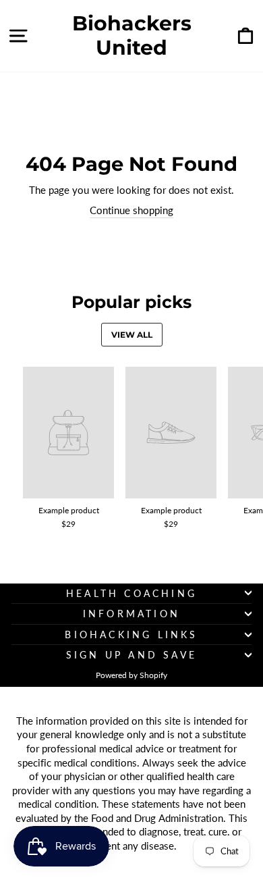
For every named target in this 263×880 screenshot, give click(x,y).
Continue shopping (131, 210)
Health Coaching (131, 593)
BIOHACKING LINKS (131, 634)
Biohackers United (132, 35)
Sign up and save (131, 655)
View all (131, 335)
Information (131, 613)
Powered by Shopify (131, 675)
